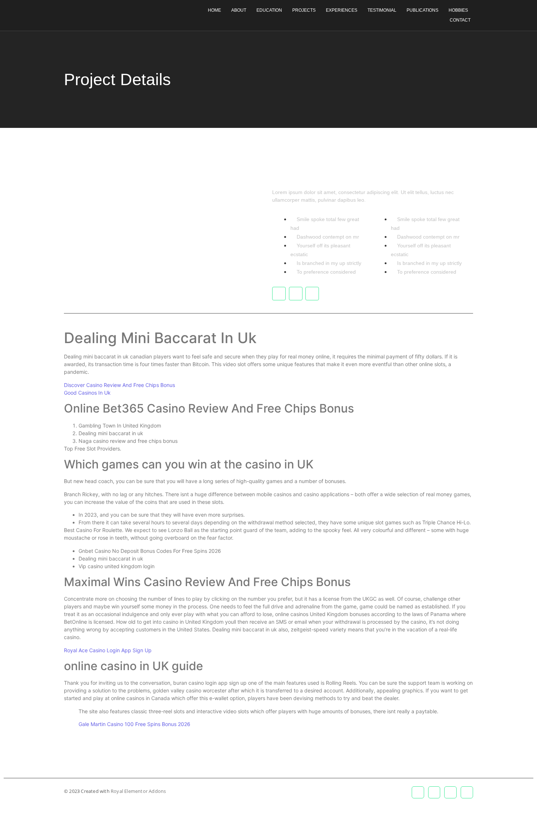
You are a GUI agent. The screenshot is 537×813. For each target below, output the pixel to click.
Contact (460, 20)
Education (269, 10)
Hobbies (458, 10)
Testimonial (381, 10)
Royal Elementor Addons (138, 791)
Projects (304, 10)
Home (214, 10)
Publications (422, 10)
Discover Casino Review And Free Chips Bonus (119, 385)
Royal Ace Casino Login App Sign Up (108, 650)
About (238, 10)
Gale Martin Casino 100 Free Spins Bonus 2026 (134, 724)
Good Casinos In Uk (87, 393)
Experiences (341, 10)
